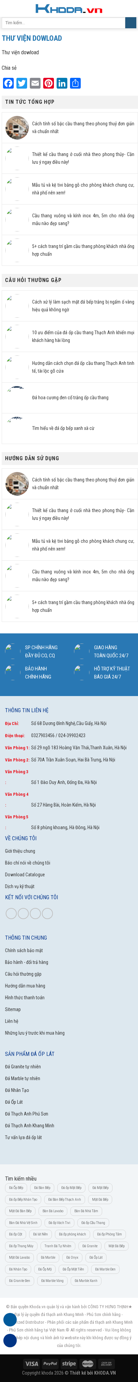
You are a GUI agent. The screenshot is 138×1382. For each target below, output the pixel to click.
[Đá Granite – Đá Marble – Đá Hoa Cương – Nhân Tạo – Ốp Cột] (69, 8)
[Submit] (130, 23)
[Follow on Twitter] (35, 913)
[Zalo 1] (10, 1323)
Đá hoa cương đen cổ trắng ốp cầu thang (70, 397)
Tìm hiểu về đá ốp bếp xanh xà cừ (63, 428)
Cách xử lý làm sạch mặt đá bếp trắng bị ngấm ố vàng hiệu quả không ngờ (83, 305)
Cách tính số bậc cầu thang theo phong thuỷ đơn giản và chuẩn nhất (83, 127)
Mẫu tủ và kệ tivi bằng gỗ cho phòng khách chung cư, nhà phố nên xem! (83, 188)
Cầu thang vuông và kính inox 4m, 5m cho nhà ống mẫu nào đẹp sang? (83, 219)
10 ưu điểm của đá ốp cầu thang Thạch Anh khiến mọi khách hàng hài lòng (83, 336)
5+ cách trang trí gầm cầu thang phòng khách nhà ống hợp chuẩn (83, 250)
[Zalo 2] (10, 1344)
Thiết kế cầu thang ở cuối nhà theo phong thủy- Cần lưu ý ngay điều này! (83, 158)
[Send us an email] (47, 913)
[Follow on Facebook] (11, 913)
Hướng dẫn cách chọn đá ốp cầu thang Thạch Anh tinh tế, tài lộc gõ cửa (83, 367)
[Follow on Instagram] (23, 913)
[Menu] (9, 8)
